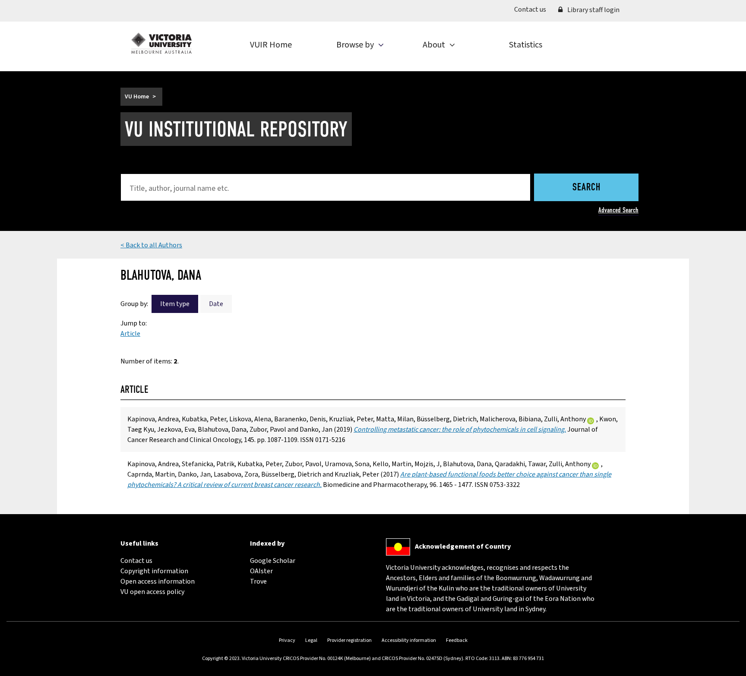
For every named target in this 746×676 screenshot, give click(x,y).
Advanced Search (618, 210)
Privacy (287, 640)
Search (586, 188)
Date (216, 304)
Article (130, 333)
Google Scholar (272, 560)
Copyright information (154, 571)
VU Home (137, 96)
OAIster (261, 571)
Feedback (457, 640)
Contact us (533, 9)
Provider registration (349, 640)
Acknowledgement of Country (463, 546)
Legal (311, 640)
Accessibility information (409, 640)
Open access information (157, 581)
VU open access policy (152, 592)
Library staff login (593, 10)
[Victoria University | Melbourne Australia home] (161, 43)
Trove (258, 581)
